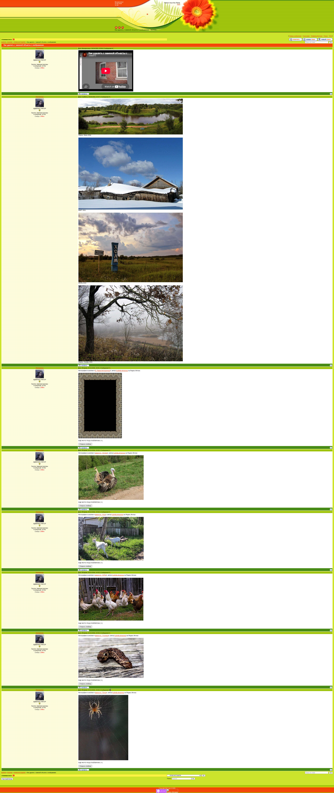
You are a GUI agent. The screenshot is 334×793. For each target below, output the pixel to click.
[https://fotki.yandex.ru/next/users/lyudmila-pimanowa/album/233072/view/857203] (130, 213)
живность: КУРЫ (100, 575)
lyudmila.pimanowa (122, 370)
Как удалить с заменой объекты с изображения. (41, 42)
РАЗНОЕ (9, 42)
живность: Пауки (100, 692)
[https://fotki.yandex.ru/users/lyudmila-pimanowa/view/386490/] (111, 638)
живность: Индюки (101, 453)
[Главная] (116, 27)
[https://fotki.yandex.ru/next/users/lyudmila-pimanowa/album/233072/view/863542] (130, 99)
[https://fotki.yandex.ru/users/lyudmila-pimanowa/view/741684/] (111, 517)
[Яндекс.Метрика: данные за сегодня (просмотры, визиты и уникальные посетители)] (172, 791)
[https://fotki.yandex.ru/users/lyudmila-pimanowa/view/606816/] (111, 456)
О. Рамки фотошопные (102, 370)
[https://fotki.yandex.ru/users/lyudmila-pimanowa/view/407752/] (111, 578)
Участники (306, 36)
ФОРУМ (3, 42)
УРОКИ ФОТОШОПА (20, 42)
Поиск (326, 36)
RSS (178, 4)
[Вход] (122, 27)
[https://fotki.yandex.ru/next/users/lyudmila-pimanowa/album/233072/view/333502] (130, 138)
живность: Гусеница (102, 635)
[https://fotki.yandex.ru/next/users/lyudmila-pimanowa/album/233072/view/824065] (130, 286)
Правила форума (316, 36)
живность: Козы (100, 514)
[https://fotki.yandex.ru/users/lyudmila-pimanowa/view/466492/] (100, 374)
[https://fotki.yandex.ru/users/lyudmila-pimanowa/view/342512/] (103, 696)
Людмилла (39, 48)
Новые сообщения (295, 36)
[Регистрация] (119, 27)
